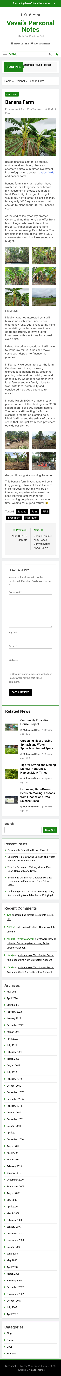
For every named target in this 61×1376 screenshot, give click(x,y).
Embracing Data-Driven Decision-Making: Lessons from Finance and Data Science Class (27, 3)
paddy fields (46, 172)
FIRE (45, 511)
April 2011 (12, 1132)
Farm (35, 511)
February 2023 (14, 1011)
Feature (11, 1340)
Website (13, 660)
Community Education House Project (27, 64)
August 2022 (13, 1031)
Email (13, 646)
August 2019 (13, 1065)
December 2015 (15, 1099)
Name (13, 632)
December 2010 (15, 1139)
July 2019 (12, 1072)
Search (9, 823)
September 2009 (15, 1186)
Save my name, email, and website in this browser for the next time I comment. (30, 678)
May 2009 (12, 1200)
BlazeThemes (37, 1369)
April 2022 (12, 1038)
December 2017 (15, 1092)
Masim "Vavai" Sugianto (20, 938)
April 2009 (12, 1206)
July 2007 (12, 1307)
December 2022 (15, 1025)
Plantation (31, 517)
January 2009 (14, 1226)
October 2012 (14, 1112)
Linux (9, 1346)
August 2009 (13, 1193)
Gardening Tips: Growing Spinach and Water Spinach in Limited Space (37, 744)
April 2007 (12, 1314)
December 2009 (15, 1179)
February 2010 (14, 1166)
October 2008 (14, 1247)
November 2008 (15, 1240)
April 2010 (12, 1152)
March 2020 (13, 1058)
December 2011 (15, 1119)
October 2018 (14, 1085)
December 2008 (15, 1233)
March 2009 (13, 1213)
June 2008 (12, 1253)
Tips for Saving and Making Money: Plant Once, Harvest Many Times (38, 768)
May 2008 (12, 1260)
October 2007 (14, 1300)
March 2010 (13, 1159)
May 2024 (12, 991)
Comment (15, 592)
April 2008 (12, 1267)
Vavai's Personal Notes (30, 26)
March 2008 (13, 1273)
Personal (12, 94)
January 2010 (14, 1173)
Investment (13, 517)
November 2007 (15, 1294)
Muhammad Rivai (17, 109)
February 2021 (14, 1052)
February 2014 (14, 1105)
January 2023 (14, 1018)
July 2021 (12, 1045)
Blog (9, 1333)
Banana (21, 511)
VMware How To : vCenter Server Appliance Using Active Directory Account (31, 943)
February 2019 (14, 1079)
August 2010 (13, 1146)
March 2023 (13, 1005)
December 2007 (15, 1287)
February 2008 (14, 1280)
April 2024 (12, 998)
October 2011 (14, 1126)
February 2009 (14, 1220)
